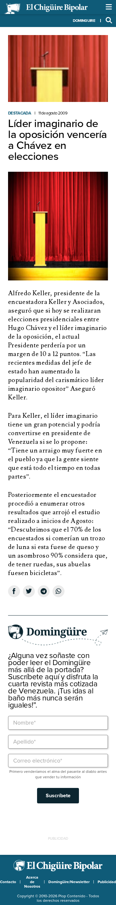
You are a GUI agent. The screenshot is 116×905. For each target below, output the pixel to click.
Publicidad (107, 882)
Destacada (19, 113)
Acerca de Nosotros (32, 882)
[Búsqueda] (108, 20)
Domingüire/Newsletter (69, 882)
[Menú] (108, 7)
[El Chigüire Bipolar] (46, 8)
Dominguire (84, 20)
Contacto (8, 882)
